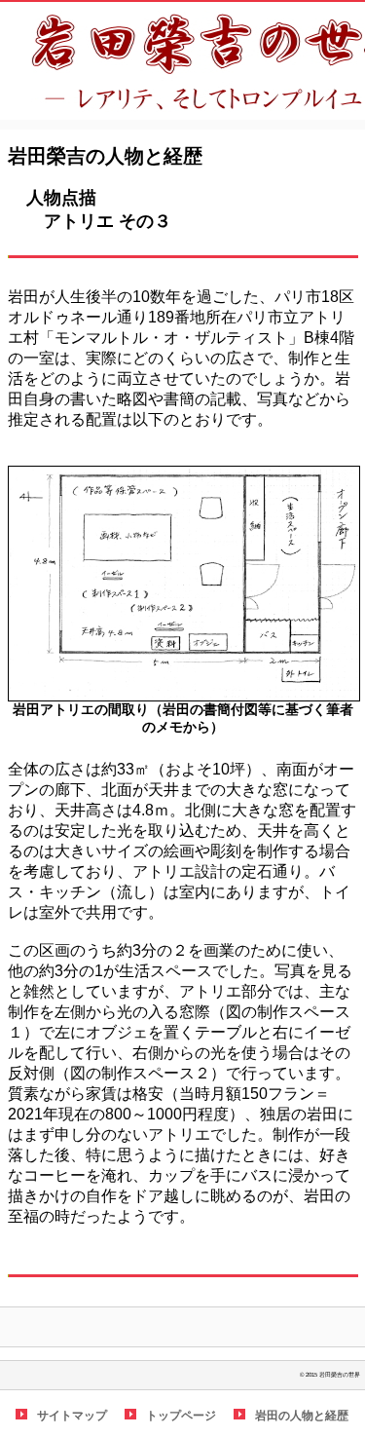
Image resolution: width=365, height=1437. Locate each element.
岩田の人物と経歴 (301, 1415)
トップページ (181, 1415)
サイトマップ (72, 1415)
